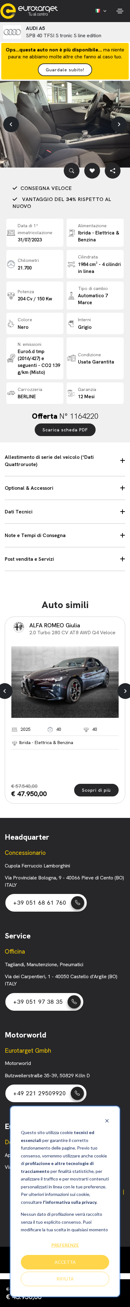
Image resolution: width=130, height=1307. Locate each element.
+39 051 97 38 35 (38, 1001)
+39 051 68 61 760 (39, 902)
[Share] (113, 171)
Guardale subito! (65, 70)
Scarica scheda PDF (65, 430)
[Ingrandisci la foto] (72, 171)
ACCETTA (65, 1262)
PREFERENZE (65, 1245)
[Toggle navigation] (119, 11)
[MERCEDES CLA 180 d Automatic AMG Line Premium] (65, 682)
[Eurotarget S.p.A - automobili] (30, 11)
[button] (11, 124)
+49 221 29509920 (39, 1093)
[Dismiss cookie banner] (107, 1121)
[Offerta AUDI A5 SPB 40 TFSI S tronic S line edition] (65, 124)
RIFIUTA (65, 1278)
